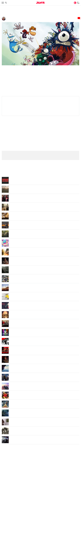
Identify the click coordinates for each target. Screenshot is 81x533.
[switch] (78, 3)
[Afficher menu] (3, 3)
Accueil (4, 7)
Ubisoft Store (36, 139)
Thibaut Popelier (13, 21)
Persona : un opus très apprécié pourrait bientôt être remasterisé (31, 162)
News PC (16, 7)
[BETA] (40, 3)
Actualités (10, 7)
